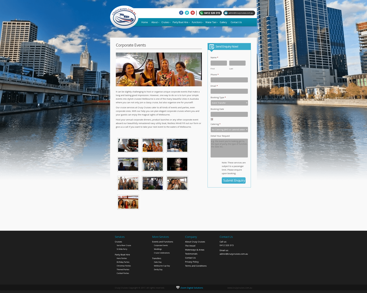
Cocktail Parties (123, 273)
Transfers (156, 258)
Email (214, 85)
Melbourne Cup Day (162, 266)
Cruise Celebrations (162, 253)
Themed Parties (123, 269)
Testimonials (191, 253)
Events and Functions (162, 241)
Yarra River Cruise (124, 245)
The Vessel (190, 245)
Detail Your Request (220, 135)
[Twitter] (188, 13)
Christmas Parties (124, 266)
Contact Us (190, 257)
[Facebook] (182, 13)
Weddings (158, 249)
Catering (215, 124)
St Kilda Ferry (122, 249)
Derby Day (158, 269)
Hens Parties (122, 258)
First (213, 68)
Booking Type (218, 97)
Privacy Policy (192, 261)
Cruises (118, 241)
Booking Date (217, 109)
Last (231, 68)
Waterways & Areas (194, 249)
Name (214, 57)
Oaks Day (158, 262)
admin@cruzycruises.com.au (234, 253)
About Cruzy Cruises (195, 241)
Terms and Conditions (196, 265)
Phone (215, 74)
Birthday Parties (123, 262)
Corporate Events (161, 245)
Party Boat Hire (122, 254)
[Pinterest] (193, 13)
